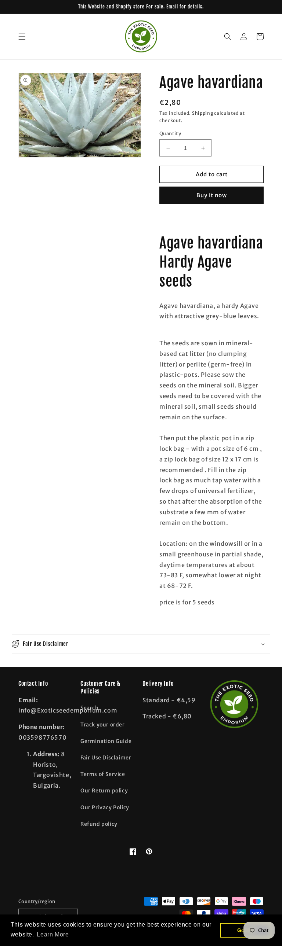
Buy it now (211, 195)
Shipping (202, 113)
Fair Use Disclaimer (105, 757)
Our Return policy (104, 790)
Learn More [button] (53, 934)
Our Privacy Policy (104, 807)
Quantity (170, 133)
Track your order (102, 724)
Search (89, 707)
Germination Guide (105, 741)
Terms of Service (102, 774)
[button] (22, 37)
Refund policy (99, 824)
